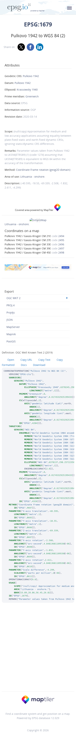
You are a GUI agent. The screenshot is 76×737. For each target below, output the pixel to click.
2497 (61, 248)
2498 (61, 252)
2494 (61, 236)
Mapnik (11, 334)
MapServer (13, 327)
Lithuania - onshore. (32, 176)
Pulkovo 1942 (31, 76)
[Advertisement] (38, 652)
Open (10, 359)
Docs (24, 365)
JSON (9, 319)
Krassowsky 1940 (27, 89)
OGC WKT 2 (13, 298)
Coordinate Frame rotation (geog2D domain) (43, 169)
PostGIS (11, 341)
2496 (61, 244)
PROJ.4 (10, 305)
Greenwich (32, 96)
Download (39, 365)
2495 (61, 240)
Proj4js (10, 312)
